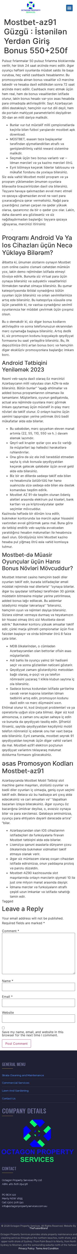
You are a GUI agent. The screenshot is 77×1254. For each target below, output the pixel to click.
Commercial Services (15, 1082)
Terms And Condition (47, 1248)
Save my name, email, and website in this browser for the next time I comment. (32, 1033)
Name (7, 980)
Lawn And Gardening (15, 1090)
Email (7, 996)
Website (8, 1012)
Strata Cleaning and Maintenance (23, 1075)
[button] (69, 8)
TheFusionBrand (38, 1228)
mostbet (20, 901)
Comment (10, 930)
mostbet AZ (35, 901)
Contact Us (8, 1098)
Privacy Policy (27, 1248)
